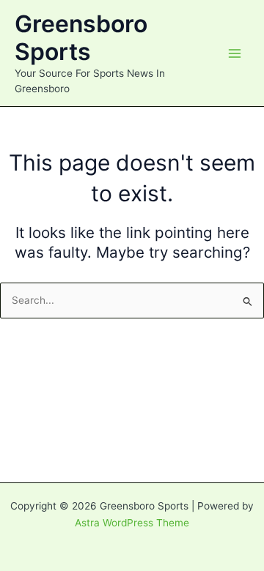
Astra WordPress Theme (132, 523)
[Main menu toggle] (235, 53)
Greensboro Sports (81, 38)
